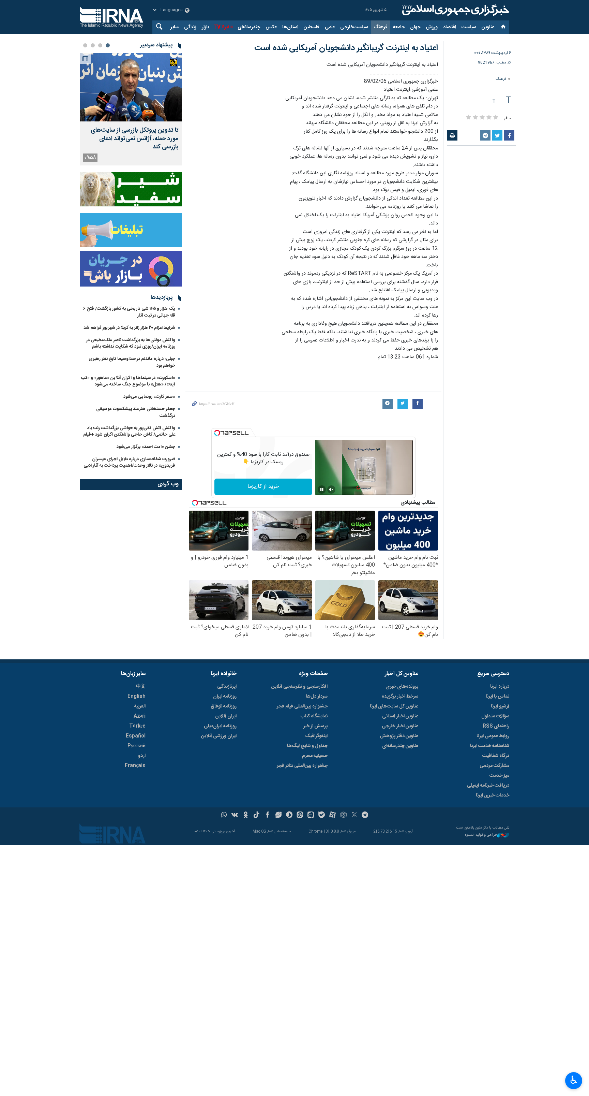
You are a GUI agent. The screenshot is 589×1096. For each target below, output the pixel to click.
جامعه (399, 27)
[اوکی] (245, 815)
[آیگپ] (310, 815)
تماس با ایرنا (497, 696)
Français (135, 766)
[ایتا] (300, 815)
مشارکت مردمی (494, 766)
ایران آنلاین (226, 716)
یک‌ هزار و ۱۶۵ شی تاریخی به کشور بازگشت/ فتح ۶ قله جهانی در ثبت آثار (129, 312)
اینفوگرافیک (316, 736)
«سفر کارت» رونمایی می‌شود (149, 396)
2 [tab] (100, 45)
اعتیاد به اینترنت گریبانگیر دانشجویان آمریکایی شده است (346, 48)
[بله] (321, 815)
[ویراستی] (278, 815)
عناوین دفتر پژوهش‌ (399, 736)
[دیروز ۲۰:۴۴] (131, 87)
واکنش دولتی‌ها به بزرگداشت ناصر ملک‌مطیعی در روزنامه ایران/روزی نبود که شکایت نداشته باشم (130, 343)
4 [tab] (85, 45)
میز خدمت (499, 776)
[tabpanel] (131, 109)
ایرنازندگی (227, 687)
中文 (141, 687)
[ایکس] (354, 815)
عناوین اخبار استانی (400, 716)
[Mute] (331, 489)
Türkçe (137, 726)
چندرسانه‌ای (249, 27)
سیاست (469, 27)
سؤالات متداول (495, 716)
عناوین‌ (488, 27)
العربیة (140, 706)
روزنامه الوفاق (224, 706)
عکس (271, 27)
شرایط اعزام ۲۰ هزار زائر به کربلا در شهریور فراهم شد (129, 328)
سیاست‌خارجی (354, 27)
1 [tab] (108, 45)
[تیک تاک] (256, 815)
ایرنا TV (221, 27)
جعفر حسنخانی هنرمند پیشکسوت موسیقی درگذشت (135, 412)
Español (136, 736)
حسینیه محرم (315, 756)
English (136, 696)
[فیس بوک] (267, 815)
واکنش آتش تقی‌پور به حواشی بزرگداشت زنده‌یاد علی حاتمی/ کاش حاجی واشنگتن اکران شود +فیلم (129, 431)
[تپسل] (217, 432)
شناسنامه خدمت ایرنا (489, 746)
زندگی (190, 27)
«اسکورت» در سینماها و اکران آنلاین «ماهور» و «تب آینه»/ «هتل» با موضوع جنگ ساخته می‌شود (128, 381)
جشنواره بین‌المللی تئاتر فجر (302, 766)
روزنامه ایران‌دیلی (220, 726)
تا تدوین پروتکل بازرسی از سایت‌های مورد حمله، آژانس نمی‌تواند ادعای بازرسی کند (135, 139)
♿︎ (574, 1080)
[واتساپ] (224, 815)
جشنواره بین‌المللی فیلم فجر (302, 706)
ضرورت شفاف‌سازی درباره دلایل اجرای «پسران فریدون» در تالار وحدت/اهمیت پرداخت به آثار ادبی (129, 462)
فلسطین (311, 27)
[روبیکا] (343, 815)
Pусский (136, 746)
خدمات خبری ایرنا (492, 795)
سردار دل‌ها (317, 696)
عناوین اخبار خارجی (400, 726)
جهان (415, 27)
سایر (174, 27)
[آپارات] (332, 815)
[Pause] (322, 489)
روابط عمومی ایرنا (493, 736)
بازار (205, 27)
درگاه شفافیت (495, 756)
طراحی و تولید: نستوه (481, 835)
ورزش (432, 27)
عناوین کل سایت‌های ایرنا (394, 706)
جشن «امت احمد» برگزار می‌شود (146, 447)
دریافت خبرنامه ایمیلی (488, 785)
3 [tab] (93, 45)
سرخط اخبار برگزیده (400, 696)
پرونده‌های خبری (402, 687)
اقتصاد (449, 27)
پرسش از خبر (315, 726)
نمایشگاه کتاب (314, 716)
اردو (142, 756)
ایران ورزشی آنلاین (219, 736)
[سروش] (289, 815)
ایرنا (454, 10)
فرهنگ (381, 27)
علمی (330, 27)
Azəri (140, 716)
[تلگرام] (365, 815)
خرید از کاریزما (263, 486)
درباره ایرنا (499, 687)
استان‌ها (290, 27)
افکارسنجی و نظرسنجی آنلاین (299, 687)
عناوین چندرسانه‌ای (400, 746)
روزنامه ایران (225, 696)
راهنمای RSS (496, 726)
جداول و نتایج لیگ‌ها (307, 746)
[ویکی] (234, 815)
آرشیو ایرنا (500, 706)
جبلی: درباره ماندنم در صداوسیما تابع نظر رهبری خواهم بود (132, 362)
